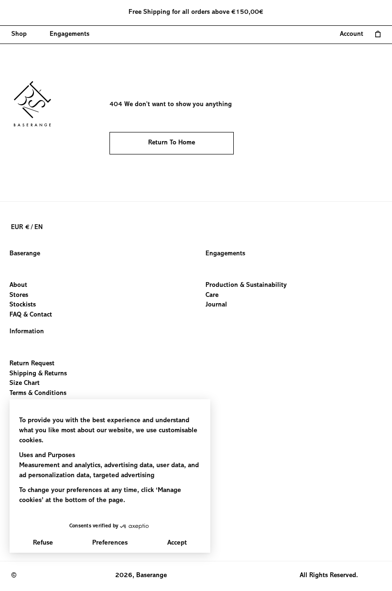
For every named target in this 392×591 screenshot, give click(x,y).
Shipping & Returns (38, 373)
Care (212, 295)
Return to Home (171, 143)
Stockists (23, 305)
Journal (216, 305)
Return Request (32, 364)
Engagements (225, 254)
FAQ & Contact (31, 315)
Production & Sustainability (246, 285)
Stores (19, 295)
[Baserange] (37, 103)
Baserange (25, 254)
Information (27, 332)
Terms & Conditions (38, 393)
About (18, 285)
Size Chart (25, 383)
